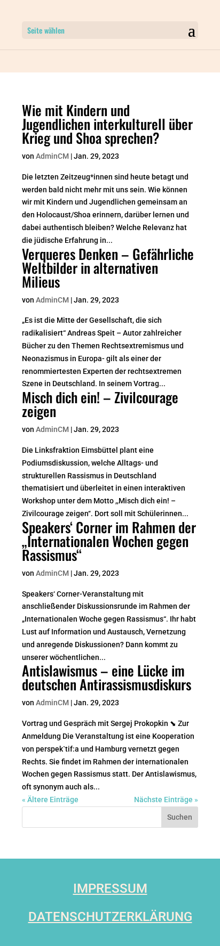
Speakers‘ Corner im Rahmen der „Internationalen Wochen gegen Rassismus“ (109, 541)
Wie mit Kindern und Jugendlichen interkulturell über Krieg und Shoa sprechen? (107, 124)
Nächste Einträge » (166, 799)
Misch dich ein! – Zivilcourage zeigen (100, 404)
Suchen (179, 817)
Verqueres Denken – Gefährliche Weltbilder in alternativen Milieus (108, 267)
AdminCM (52, 156)
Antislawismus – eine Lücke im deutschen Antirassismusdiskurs (106, 677)
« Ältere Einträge (50, 799)
